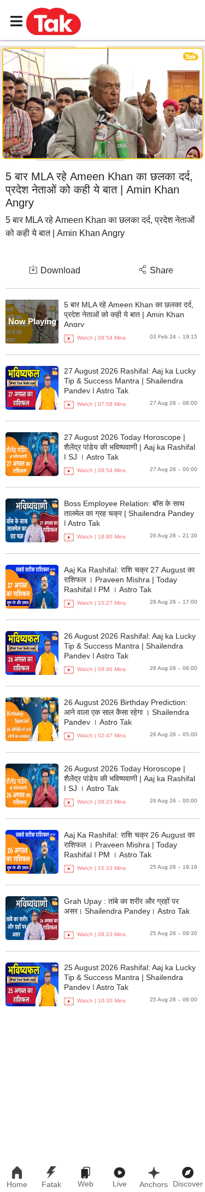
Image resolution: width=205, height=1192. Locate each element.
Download (60, 270)
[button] (53, 20)
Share (161, 270)
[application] (102, 103)
